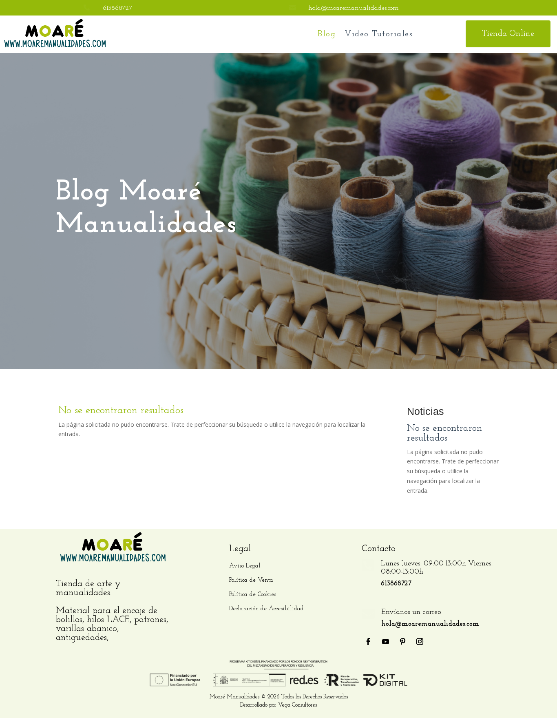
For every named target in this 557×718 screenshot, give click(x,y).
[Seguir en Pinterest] (403, 642)
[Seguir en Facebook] (369, 642)
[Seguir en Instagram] (420, 642)
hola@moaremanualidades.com (353, 8)
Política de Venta (251, 580)
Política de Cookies (252, 595)
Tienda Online (508, 34)
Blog (327, 34)
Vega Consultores (297, 705)
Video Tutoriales (379, 34)
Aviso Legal (245, 566)
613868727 (118, 8)
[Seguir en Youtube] (386, 642)
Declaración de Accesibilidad (266, 609)
